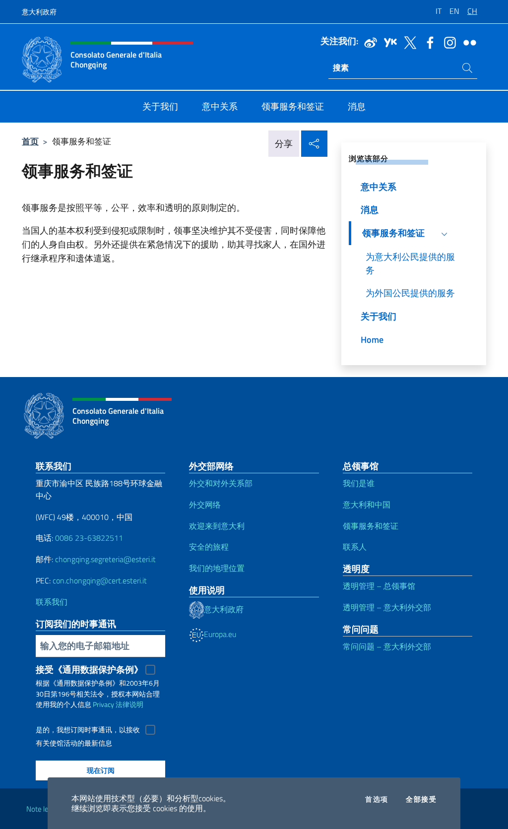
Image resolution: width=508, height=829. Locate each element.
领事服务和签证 (370, 526)
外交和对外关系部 (221, 483)
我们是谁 (359, 483)
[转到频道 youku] (388, 42)
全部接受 (421, 799)
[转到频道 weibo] (368, 42)
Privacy (103, 704)
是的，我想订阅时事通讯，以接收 (88, 729)
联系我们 (51, 602)
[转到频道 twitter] (408, 42)
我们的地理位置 (217, 568)
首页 (30, 141)
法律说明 (129, 704)
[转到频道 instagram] (447, 42)
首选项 (376, 799)
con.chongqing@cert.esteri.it (100, 580)
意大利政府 (39, 11)
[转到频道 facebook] (428, 42)
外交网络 (205, 504)
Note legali (42, 809)
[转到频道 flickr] (467, 42)
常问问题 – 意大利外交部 (387, 646)
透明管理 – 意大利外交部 (387, 607)
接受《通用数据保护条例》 (89, 669)
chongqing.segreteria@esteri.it (105, 559)
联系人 (355, 547)
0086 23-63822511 (89, 538)
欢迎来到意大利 (217, 526)
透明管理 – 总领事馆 (379, 586)
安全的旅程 (209, 547)
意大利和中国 (366, 504)
